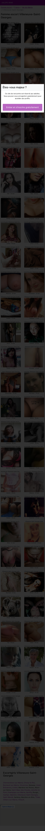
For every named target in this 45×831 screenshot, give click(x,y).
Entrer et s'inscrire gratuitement (22, 107)
